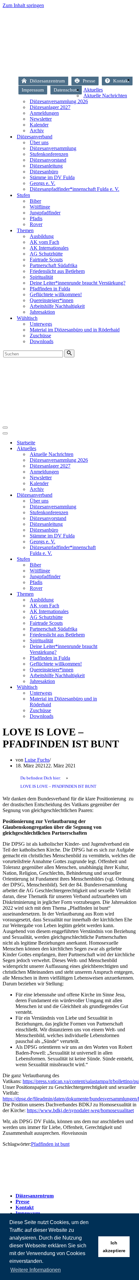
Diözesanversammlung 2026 (59, 101)
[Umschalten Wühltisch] (116, 687)
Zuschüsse (40, 335)
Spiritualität (41, 277)
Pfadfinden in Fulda (50, 288)
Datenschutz (66, 89)
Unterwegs (41, 324)
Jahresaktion (42, 312)
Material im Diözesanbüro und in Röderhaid (75, 329)
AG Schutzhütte (46, 253)
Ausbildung (42, 236)
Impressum (33, 89)
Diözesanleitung (46, 165)
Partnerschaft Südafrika (53, 265)
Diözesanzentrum (47, 80)
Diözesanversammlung (53, 148)
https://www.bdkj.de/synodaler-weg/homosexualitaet (80, 1110)
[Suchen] (69, 353)
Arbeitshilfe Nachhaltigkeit (57, 306)
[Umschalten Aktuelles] (116, 448)
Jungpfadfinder (45, 212)
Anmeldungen (44, 113)
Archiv (37, 130)
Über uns (39, 142)
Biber (35, 201)
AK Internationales (49, 248)
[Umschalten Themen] (116, 594)
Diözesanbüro (44, 171)
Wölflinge (40, 207)
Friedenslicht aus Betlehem (57, 271)
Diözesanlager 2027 (50, 107)
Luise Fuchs (37, 760)
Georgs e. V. (42, 183)
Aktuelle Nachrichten (105, 95)
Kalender (39, 124)
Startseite (134, 82)
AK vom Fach (44, 242)
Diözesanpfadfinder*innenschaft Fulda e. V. (74, 189)
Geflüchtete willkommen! (56, 294)
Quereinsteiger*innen (51, 300)
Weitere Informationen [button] (35, 1270)
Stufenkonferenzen (49, 154)
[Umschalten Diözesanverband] (116, 495)
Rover (36, 224)
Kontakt (121, 80)
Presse (89, 80)
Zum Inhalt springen (23, 5)
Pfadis (36, 218)
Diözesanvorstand (48, 160)
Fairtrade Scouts (46, 259)
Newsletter (41, 119)
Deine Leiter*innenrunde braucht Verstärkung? (77, 283)
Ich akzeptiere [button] (114, 1246)
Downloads (41, 341)
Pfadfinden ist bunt (50, 1144)
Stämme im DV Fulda (52, 177)
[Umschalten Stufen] (116, 559)
